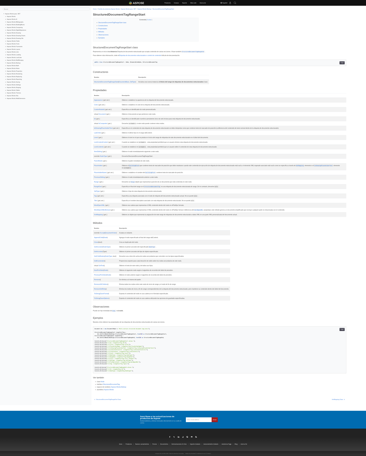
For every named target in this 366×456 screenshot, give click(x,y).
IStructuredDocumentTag (111, 384)
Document (102, 114)
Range (96, 182)
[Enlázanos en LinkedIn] (178, 437)
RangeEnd (97, 186)
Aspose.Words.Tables (13, 90)
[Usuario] (230, 3)
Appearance (98, 100)
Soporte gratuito (195, 444)
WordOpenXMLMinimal (102, 210)
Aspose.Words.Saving (13, 82)
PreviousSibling (99, 177)
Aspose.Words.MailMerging (15, 60)
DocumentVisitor (110, 233)
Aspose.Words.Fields (13, 41)
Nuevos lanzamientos (142, 444)
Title (95, 200)
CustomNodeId (99, 109)
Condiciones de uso (200, 453)
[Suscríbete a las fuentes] (196, 437)
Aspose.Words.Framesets (14, 46)
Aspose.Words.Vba (12, 95)
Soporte (184, 3)
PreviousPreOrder (100, 275)
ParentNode (98, 161)
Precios (154, 444)
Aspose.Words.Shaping (14, 87)
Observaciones (103, 35)
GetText (101, 265)
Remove (97, 279)
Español (224, 3)
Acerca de (203, 3)
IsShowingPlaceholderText (103, 128)
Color (96, 105)
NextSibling (98, 151)
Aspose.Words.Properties (14, 71)
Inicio (120, 444)
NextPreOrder (98, 270)
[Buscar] (235, 3)
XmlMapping (98, 214)
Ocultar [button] (149, 19)
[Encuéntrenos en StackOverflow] (183, 437)
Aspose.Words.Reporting (14, 79)
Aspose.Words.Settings (14, 85)
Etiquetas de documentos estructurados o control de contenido (140, 55)
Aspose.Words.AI (12, 19)
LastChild (97, 133)
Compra (176, 3)
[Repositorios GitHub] (192, 437)
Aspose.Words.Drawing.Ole (15, 38)
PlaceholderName (100, 172)
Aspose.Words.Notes (13, 68)
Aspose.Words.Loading (14, 54)
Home (95, 9)
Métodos (101, 32)
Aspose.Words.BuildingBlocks (16, 24)
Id (94, 119)
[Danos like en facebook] (170, 437)
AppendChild (98, 237)
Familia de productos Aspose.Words (109, 9)
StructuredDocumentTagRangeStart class (112, 22)
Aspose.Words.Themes (14, 93)
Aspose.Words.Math (13, 65)
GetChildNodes (99, 256)
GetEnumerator (99, 261)
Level (96, 137)
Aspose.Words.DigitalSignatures (16, 30)
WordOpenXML (99, 205)
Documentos (164, 444)
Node (105, 237)
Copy (342, 62)
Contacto (209, 453)
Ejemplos (101, 38)
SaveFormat (104, 293)
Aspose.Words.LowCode (14, 57)
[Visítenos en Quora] (187, 437)
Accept (102, 233)
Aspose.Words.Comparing (15, 27)
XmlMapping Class (337, 399)
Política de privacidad (190, 453)
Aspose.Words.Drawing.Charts (16, 35)
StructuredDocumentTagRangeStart (163, 9)
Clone (96, 242)
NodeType (103, 156)
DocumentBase (124, 82)
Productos (168, 3)
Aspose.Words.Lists (13, 52)
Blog (236, 444)
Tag (95, 196)
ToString (97, 293)
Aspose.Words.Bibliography (15, 22)
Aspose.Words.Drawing (14, 33)
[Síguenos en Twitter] (174, 437)
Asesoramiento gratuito (210, 444)
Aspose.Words (11, 16)
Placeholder (98, 165)
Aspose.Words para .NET (12, 14)
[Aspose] (136, 2)
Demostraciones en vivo (179, 444)
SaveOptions (104, 298)
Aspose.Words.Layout (13, 49)
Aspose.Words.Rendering (14, 74)
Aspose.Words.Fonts (13, 44)
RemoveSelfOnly (100, 289)
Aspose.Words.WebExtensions (16, 98)
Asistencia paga (226, 444)
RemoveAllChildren (100, 284)
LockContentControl (101, 142)
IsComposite (103, 123)
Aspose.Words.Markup (13, 63)
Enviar (215, 420)
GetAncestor (98, 247)
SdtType (133, 82)
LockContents (98, 147)
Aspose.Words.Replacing (14, 76)
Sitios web (193, 3)
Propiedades (102, 28)
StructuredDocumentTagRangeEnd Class (108, 399)
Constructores (103, 25)
